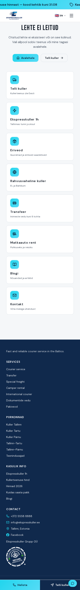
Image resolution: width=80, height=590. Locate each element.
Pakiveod (12, 406)
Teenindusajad (15, 455)
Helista (22, 585)
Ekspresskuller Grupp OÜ (22, 541)
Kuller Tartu (13, 431)
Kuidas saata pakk (17, 492)
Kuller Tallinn (14, 424)
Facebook (17, 535)
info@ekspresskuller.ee (25, 522)
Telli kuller (52, 58)
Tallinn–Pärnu (14, 449)
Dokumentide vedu (18, 400)
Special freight (15, 381)
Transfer (11, 375)
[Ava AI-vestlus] (72, 583)
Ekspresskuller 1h (16, 473)
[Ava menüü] (71, 15)
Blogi (9, 498)
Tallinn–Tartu (14, 443)
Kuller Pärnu (13, 437)
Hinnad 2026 (14, 486)
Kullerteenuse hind (18, 480)
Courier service (15, 369)
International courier (19, 394)
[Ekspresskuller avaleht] (14, 15)
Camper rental (15, 388)
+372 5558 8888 (21, 516)
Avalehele (28, 58)
